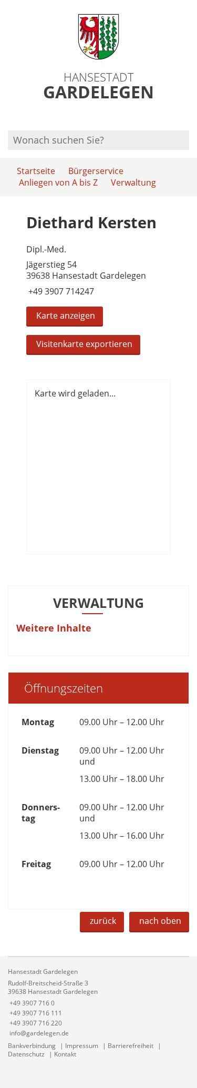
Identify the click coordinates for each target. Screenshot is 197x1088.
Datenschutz (26, 1054)
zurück (103, 921)
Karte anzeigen (65, 315)
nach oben (160, 921)
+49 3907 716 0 (31, 1003)
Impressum (81, 1045)
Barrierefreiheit (130, 1045)
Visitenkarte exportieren (84, 344)
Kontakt (65, 1054)
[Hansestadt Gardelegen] (98, 1003)
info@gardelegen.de (38, 1033)
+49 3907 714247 (60, 291)
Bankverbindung (32, 1045)
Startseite (36, 171)
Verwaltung (133, 182)
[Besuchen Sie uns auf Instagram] (187, 116)
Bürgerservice (95, 171)
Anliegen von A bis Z (58, 182)
